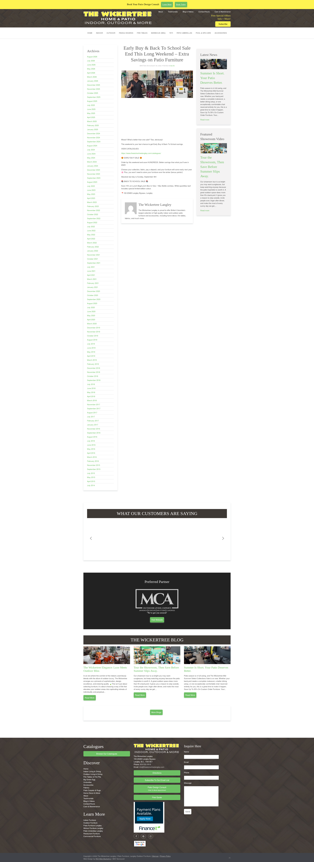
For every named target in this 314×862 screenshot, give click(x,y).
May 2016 (91, 449)
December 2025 (93, 85)
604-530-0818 (145, 764)
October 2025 (92, 93)
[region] (157, 538)
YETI (171, 33)
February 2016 (93, 461)
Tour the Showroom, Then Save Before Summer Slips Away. (212, 167)
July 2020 (91, 307)
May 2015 (91, 477)
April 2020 (91, 319)
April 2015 (91, 481)
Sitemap (155, 856)
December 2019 (93, 327)
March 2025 (92, 121)
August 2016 (92, 436)
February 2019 (93, 364)
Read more (204, 119)
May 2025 (91, 113)
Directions (157, 772)
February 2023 (93, 206)
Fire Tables (142, 33)
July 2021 (91, 267)
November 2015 (93, 465)
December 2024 (93, 133)
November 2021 (93, 254)
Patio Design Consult (157, 788)
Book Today (181, 4)
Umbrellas (87, 782)
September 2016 (93, 432)
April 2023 (91, 198)
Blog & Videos (188, 11)
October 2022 (92, 214)
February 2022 (93, 246)
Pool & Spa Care (203, 33)
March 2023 (92, 202)
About (160, 11)
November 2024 (93, 137)
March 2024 (92, 161)
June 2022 (91, 230)
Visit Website (157, 619)
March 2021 (92, 279)
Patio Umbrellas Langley (93, 831)
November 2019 (93, 331)
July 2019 (91, 343)
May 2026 (91, 68)
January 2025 (92, 129)
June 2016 (91, 445)
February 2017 (93, 420)
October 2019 (92, 335)
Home (89, 33)
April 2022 (91, 238)
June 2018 (91, 388)
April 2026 (91, 72)
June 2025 (91, 109)
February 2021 (93, 283)
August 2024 (92, 145)
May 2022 (91, 234)
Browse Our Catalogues (106, 753)
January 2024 (92, 165)
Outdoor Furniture (90, 822)
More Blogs (156, 712)
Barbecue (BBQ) (158, 33)
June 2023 (91, 190)
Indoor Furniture (89, 820)
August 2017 (92, 412)
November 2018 (93, 372)
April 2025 (91, 117)
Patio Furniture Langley (92, 825)
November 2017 (93, 404)
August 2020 (92, 303)
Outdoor (111, 33)
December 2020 (93, 291)
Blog (172, 66)
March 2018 (92, 400)
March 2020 (92, 323)
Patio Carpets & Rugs (92, 790)
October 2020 (92, 295)
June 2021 (91, 271)
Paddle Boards (126, 33)
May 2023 (91, 194)
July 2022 (91, 226)
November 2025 (93, 89)
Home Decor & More (91, 793)
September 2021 (93, 263)
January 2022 (92, 250)
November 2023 (93, 174)
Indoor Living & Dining (92, 771)
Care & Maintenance (223, 11)
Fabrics (86, 787)
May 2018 (91, 392)
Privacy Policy (165, 856)
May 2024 (91, 157)
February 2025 (93, 125)
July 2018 (91, 384)
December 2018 (93, 368)
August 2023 (92, 182)
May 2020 (91, 315)
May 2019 (91, 352)
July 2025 (91, 105)
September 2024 (93, 141)
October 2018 (92, 376)
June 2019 (91, 347)
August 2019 (92, 339)
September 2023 (93, 178)
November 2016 (93, 428)
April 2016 (91, 453)
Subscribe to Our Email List (157, 780)
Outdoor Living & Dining (92, 774)
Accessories (221, 33)
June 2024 (91, 153)
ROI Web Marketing (103, 859)
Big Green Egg (89, 779)
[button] (91, 538)
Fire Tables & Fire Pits (92, 776)
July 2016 (91, 441)
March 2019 (92, 360)
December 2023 (93, 170)
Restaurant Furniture (91, 833)
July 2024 (91, 149)
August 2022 (92, 222)
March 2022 (92, 242)
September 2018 (93, 380)
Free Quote (157, 797)
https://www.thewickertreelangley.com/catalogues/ (141, 153)
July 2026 (91, 60)
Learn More (167, 4)
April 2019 (91, 356)
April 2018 (91, 396)
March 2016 (92, 457)
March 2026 (92, 77)
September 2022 (93, 218)
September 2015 (93, 469)
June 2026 (91, 64)
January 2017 (92, 424)
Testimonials (173, 11)
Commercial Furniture (92, 836)
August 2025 (92, 101)
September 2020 (93, 299)
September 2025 (93, 97)
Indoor (99, 33)
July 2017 (91, 416)
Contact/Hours (204, 11)
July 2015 (91, 473)
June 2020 (91, 311)
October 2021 (92, 259)
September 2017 (93, 408)
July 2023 (91, 186)
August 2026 (92, 56)
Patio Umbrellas (184, 33)
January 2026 (92, 81)
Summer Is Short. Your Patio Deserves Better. (212, 77)
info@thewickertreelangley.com (151, 767)
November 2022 (93, 210)
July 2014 (91, 485)
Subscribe (223, 24)
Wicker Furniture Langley (93, 828)
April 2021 (91, 275)
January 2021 (92, 287)
